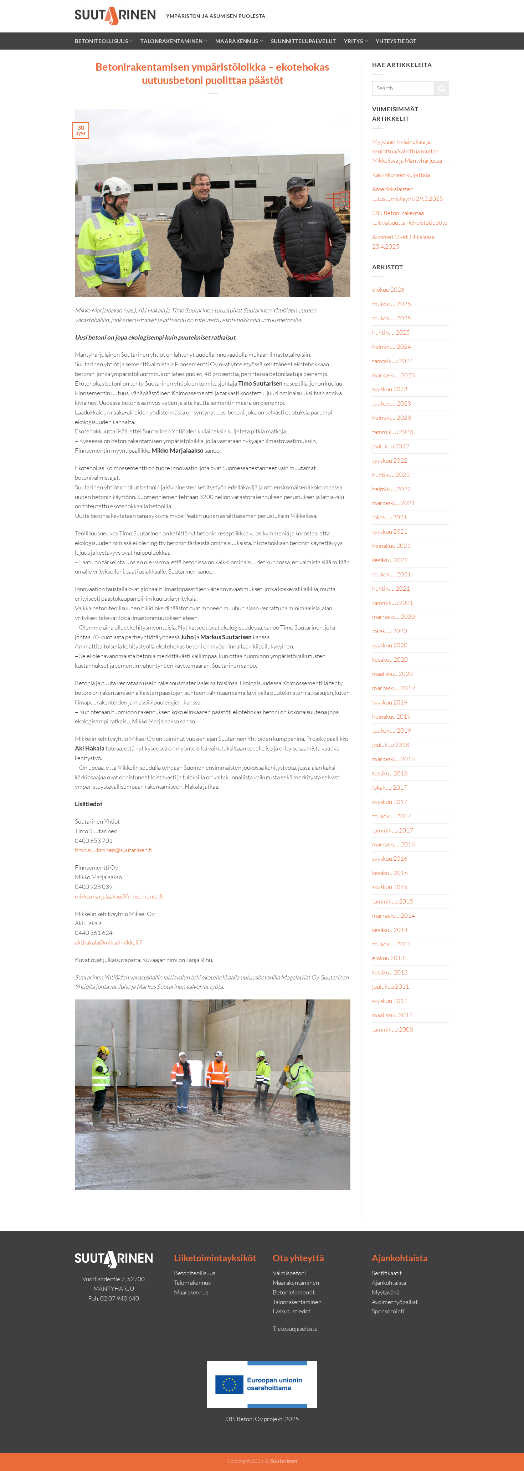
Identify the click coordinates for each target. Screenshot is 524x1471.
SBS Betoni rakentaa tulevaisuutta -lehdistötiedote (409, 217)
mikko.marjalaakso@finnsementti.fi (119, 896)
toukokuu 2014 (391, 944)
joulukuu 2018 (390, 744)
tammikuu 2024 (392, 361)
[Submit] (441, 88)
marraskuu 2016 (393, 844)
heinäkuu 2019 (391, 716)
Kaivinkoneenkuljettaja (401, 174)
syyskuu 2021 (389, 531)
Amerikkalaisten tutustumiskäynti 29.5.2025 (407, 193)
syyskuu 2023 (389, 389)
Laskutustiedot (291, 1311)
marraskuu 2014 (393, 915)
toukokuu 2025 (391, 318)
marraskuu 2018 (393, 759)
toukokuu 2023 (391, 403)
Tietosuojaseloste (295, 1328)
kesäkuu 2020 (390, 659)
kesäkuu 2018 (390, 773)
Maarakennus (236, 41)
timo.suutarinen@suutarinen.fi (113, 850)
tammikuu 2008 (392, 1029)
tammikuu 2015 (392, 901)
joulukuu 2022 (390, 446)
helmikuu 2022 (391, 489)
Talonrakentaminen (171, 41)
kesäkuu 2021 (390, 560)
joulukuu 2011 (390, 986)
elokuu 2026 (388, 289)
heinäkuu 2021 (391, 545)
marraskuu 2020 (393, 616)
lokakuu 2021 (389, 517)
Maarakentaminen (296, 1282)
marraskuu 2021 (393, 503)
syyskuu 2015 (389, 887)
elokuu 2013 (388, 958)
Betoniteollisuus (101, 41)
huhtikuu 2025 (391, 332)
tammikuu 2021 (392, 602)
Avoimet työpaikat (395, 1301)
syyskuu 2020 (389, 645)
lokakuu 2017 (389, 787)
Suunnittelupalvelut (303, 41)
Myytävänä (386, 1292)
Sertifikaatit (387, 1273)
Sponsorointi (388, 1311)
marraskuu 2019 (393, 688)
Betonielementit (294, 1292)
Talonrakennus (192, 1282)
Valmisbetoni (289, 1273)
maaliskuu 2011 (392, 1015)
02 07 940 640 (119, 1298)
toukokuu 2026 (391, 303)
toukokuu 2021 (391, 574)
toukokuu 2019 (391, 730)
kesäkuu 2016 (390, 872)
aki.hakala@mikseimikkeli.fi (109, 942)
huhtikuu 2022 (391, 474)
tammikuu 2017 (392, 830)
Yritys (353, 41)
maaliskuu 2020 (392, 673)
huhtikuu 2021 (391, 588)
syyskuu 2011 (389, 1000)
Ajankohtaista (389, 1282)
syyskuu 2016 (389, 858)
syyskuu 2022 (389, 460)
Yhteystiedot (396, 41)
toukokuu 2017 (391, 816)
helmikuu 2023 (391, 417)
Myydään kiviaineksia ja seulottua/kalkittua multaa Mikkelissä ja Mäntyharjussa (407, 151)
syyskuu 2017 (389, 801)
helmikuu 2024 (391, 346)
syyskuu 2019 (389, 702)
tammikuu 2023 (392, 432)
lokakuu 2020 (389, 631)
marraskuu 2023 (393, 375)
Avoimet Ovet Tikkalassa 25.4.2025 (403, 241)
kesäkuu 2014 (390, 929)
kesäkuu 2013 (390, 972)
